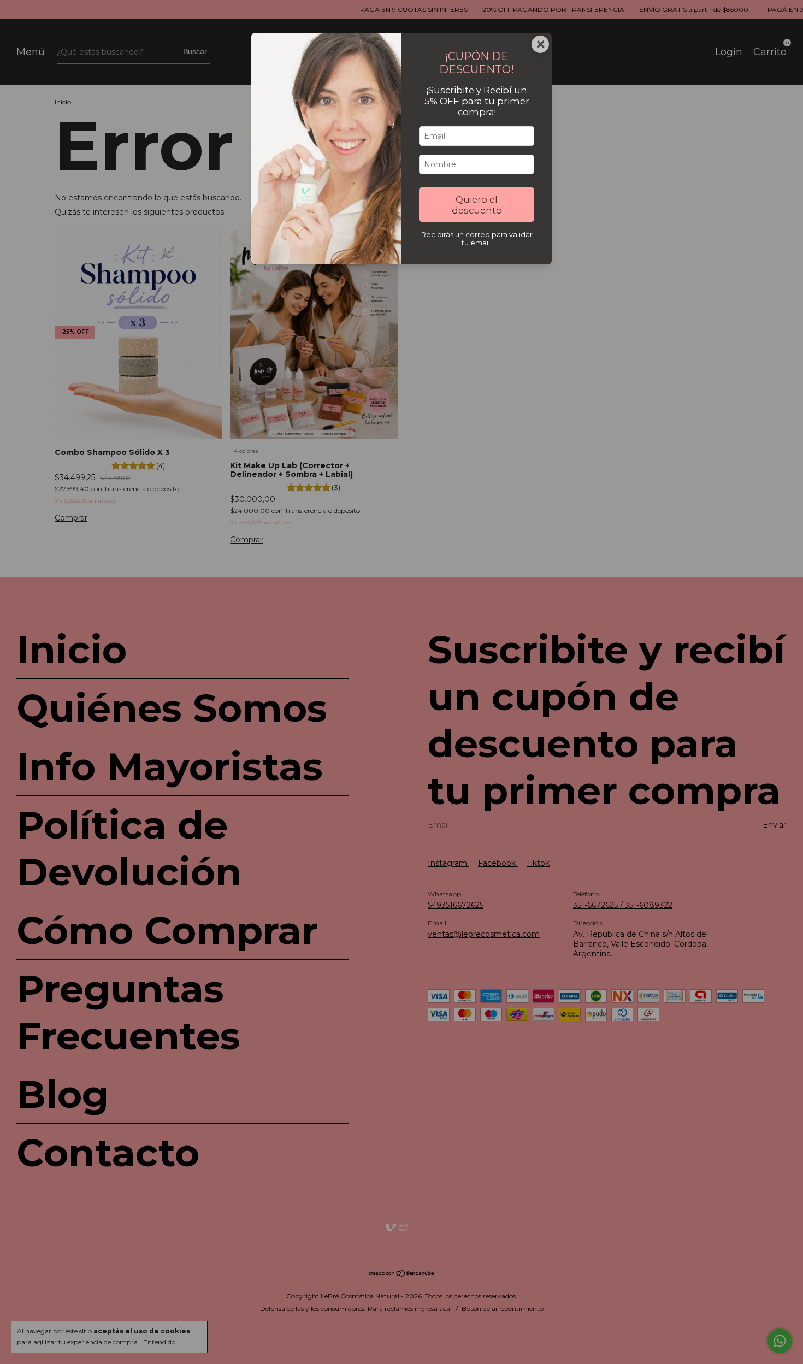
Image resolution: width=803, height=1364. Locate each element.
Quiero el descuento (477, 205)
